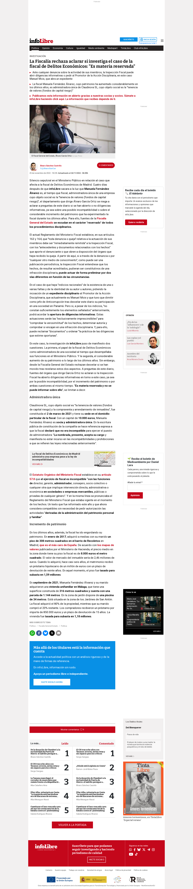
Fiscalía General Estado (48, 626)
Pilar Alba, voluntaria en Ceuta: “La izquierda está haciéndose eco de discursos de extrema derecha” (45, 795)
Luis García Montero (135, 344)
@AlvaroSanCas (49, 168)
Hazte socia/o (96, 859)
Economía (58, 48)
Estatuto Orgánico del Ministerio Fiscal (57, 474)
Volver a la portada (72, 825)
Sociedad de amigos (94, 870)
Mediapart (113, 48)
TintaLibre (126, 48)
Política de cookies (141, 870)
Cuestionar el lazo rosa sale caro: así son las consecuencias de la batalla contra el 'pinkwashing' (46, 808)
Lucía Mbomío (133, 331)
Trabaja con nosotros (76, 870)
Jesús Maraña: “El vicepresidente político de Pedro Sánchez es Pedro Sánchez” (133, 619)
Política (35, 48)
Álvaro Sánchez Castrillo (51, 166)
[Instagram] (153, 850)
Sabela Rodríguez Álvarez (41, 814)
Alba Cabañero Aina (39, 785)
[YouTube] (131, 854)
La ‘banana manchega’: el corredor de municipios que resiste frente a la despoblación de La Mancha (45, 781)
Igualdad (80, 48)
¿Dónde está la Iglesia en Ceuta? (91, 766)
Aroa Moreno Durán (135, 359)
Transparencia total (147, 43)
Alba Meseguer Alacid (40, 800)
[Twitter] (143, 850)
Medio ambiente (96, 48)
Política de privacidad (123, 870)
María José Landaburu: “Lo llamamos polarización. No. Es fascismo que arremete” (133, 604)
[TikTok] (136, 854)
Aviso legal (109, 870)
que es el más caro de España (58, 545)
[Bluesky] (138, 850)
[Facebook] (134, 850)
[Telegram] (148, 850)
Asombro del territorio (133, 355)
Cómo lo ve (131, 592)
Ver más (129, 756)
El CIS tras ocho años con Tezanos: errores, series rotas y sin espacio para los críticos (45, 766)
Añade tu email (134, 482)
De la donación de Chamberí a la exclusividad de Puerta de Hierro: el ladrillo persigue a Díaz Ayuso (45, 753)
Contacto (49, 870)
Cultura (69, 48)
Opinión (46, 48)
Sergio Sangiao (37, 771)
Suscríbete (128, 39)
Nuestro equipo (60, 870)
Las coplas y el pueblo (134, 339)
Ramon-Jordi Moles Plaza (87, 769)
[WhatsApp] (130, 850)
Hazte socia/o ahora (52, 682)
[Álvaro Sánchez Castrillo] (34, 166)
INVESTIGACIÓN (38, 56)
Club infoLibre (141, 48)
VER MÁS (156, 631)
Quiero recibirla (136, 222)
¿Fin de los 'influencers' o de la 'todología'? (135, 325)
